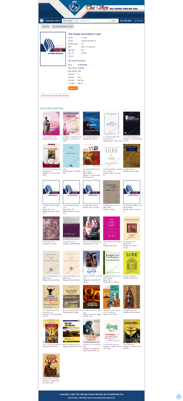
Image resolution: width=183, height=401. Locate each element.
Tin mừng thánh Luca (49, 137)
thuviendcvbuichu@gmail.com (104, 398)
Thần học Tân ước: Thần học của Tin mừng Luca (112, 311)
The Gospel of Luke (49, 242)
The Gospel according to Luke (62, 26)
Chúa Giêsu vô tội (128, 344)
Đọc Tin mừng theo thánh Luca (72, 310)
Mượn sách (73, 88)
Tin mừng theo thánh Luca (91, 137)
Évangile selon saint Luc (90, 205)
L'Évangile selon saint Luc (111, 205)
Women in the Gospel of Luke (92, 242)
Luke (64, 169)
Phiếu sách (127, 21)
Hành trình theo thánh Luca (71, 344)
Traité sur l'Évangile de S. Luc (52, 276)
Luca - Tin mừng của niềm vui (52, 344)
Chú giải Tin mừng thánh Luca (72, 137)
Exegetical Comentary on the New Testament (112, 277)
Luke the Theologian (129, 276)
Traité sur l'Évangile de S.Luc (72, 276)
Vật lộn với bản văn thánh (50, 379)
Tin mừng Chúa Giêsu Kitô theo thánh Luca (111, 138)
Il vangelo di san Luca (130, 310)
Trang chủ (45, 26)
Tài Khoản (140, 21)
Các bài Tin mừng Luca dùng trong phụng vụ (51, 170)
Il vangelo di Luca (128, 169)
